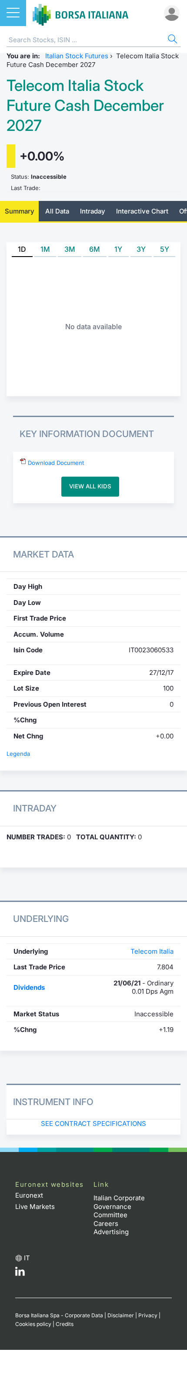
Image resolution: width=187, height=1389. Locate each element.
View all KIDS (90, 486)
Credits (64, 1324)
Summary (19, 211)
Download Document (55, 462)
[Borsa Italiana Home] (80, 13)
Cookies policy (33, 1324)
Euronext (29, 1195)
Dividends (29, 987)
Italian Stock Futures (76, 56)
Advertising (111, 1232)
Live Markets (35, 1206)
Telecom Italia (152, 951)
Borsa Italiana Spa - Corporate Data (59, 1315)
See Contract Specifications (93, 1123)
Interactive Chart (142, 211)
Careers (106, 1223)
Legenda (18, 753)
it (27, 1258)
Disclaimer (120, 1315)
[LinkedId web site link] (20, 1273)
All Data (57, 211)
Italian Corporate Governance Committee (119, 1206)
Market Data (43, 554)
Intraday (92, 211)
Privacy (147, 1315)
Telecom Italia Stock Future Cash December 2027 (85, 105)
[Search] (171, 40)
